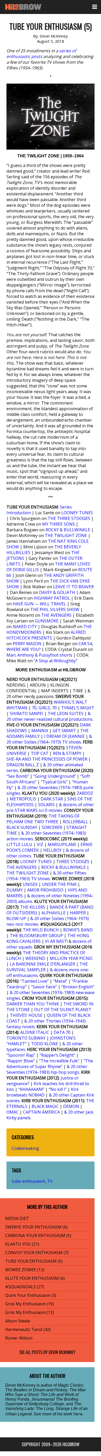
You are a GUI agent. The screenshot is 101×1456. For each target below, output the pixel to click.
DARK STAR (52, 799)
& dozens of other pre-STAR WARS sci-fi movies (50, 807)
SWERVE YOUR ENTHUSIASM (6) (36, 1227)
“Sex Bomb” (17, 776)
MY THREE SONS (58, 524)
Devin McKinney (62, 1352)
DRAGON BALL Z (22, 765)
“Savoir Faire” (44, 987)
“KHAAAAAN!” (31, 1089)
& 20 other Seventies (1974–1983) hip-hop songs (46, 1069)
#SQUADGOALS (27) (24, 1287)
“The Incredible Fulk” (59, 1061)
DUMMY (14, 890)
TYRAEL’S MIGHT (77, 708)
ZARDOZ (85, 793)
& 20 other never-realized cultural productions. (49, 716)
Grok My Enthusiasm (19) (29, 1304)
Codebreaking (25, 1148)
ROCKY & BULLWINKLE (68, 530)
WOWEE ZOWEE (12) (24, 1270)
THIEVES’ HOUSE (26, 1015)
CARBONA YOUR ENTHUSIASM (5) (38, 1235)
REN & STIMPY (67, 753)
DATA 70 (62, 1032)
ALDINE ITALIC (34, 1032)
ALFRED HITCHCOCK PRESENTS (46, 635)
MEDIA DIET (17, 1218)
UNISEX (30, 884)
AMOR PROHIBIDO (45, 890)
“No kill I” (58, 1089)
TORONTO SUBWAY (26, 1038)
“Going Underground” (54, 776)
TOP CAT (39, 753)
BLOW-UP (16, 918)
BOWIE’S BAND (78, 930)
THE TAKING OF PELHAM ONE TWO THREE (43, 819)
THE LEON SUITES (65, 713)
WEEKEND (35, 958)
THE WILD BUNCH (41, 930)
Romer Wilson (18, 1338)
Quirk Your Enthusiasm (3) (30, 1295)
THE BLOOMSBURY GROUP (36, 935)
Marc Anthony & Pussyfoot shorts (39, 655)
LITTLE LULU (19, 844)
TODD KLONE (44, 1044)
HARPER (78, 913)
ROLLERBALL (75, 822)
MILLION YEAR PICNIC (71, 958)
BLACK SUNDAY (21, 827)
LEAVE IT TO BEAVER (73, 587)
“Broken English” (77, 987)
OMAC (12, 1112)
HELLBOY (52, 850)
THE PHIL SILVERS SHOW (54, 609)
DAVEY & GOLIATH (57, 592)
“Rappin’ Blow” (20, 1061)
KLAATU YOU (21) (22, 1244)
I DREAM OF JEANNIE (64, 736)
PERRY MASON (27, 643)
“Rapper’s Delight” (57, 1055)
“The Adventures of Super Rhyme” (49, 1063)
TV (50, 1181)
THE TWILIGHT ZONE (66, 535)
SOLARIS (46, 804)
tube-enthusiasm (28, 1181)
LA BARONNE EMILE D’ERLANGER (42, 964)
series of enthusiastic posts (41, 53)
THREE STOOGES (72, 861)
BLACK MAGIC (45, 1106)
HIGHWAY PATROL (52, 598)
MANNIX (39, 730)
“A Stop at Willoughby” (55, 661)
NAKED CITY (25, 626)
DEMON (71, 1106)
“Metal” (60, 981)
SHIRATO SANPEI (26, 713)
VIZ (40, 844)
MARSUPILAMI (62, 844)
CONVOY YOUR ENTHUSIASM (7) (37, 1252)
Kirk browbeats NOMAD (42, 1092)
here (77, 1414)
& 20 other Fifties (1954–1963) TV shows (46, 875)
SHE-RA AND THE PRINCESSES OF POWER (46, 759)
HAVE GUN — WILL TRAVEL (39, 604)
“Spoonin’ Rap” (20, 1055)
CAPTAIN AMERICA (41, 1112)
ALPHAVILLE (53, 913)
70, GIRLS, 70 (44, 708)
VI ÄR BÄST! (56, 941)
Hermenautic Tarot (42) (28, 1329)
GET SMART (64, 730)
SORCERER (52, 827)
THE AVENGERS (56, 615)
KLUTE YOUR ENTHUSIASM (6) (35, 1278)
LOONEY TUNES (77, 513)
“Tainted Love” (34, 981)
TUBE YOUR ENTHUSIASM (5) (34, 1261)
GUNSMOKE (47, 621)
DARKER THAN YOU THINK (32, 1004)
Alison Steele (17, 1321)
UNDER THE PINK (59, 884)
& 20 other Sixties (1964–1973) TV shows (49, 739)
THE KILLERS (32, 907)
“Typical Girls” (54, 782)
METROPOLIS (23, 799)
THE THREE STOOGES (69, 518)
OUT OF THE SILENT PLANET (62, 1009)
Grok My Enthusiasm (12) (29, 1312)
